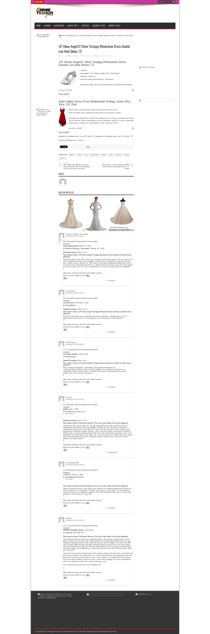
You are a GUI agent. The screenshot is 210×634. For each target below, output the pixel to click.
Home (38, 25)
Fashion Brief (101, 631)
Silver (127, 154)
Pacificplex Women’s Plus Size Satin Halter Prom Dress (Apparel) (103, 423)
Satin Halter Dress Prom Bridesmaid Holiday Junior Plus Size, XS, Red (94, 103)
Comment (111, 281)
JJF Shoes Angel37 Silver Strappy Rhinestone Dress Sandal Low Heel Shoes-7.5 (92, 63)
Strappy (63, 158)
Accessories (59, 25)
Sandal (103, 154)
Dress (79, 154)
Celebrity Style (99, 25)
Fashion (47, 25)
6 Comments (100, 56)
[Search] (173, 2)
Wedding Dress (72, 35)
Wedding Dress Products (75, 140)
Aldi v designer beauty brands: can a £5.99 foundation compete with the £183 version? (73, 2)
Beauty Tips (72, 25)
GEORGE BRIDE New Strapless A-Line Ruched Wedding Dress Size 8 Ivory (121, 230)
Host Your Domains (79, 631)
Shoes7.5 (119, 154)
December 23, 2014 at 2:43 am (75, 236)
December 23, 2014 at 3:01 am (75, 293)
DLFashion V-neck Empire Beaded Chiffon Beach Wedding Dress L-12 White (115, 165)
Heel (86, 154)
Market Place (114, 25)
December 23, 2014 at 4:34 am (75, 464)
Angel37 (72, 154)
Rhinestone (94, 154)
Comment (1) (112, 452)
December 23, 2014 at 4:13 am (75, 399)
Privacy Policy (112, 631)
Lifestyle (85, 25)
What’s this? (82, 252)
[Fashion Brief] (45, 16)
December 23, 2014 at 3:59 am (75, 344)
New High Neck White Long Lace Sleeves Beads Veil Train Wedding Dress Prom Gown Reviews (76, 165)
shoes (111, 154)
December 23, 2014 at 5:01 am (75, 520)
